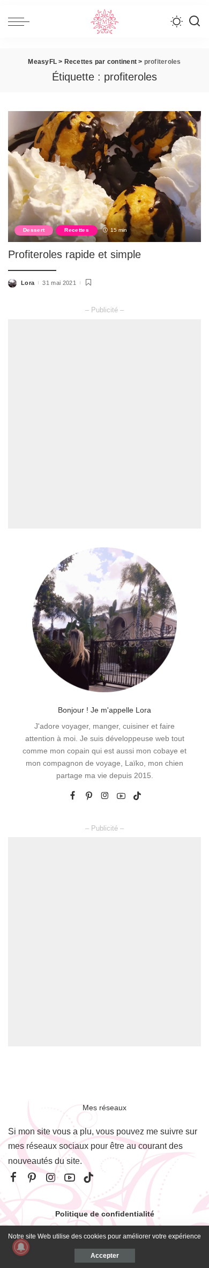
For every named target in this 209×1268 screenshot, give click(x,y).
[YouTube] (121, 796)
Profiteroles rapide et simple (74, 254)
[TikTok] (137, 796)
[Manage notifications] (20, 1247)
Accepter (105, 1255)
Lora (27, 283)
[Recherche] (194, 21)
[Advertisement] (104, 424)
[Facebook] (72, 796)
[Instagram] (105, 796)
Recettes (76, 230)
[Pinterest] (89, 796)
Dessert (33, 230)
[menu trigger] (21, 21)
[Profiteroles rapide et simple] (104, 176)
